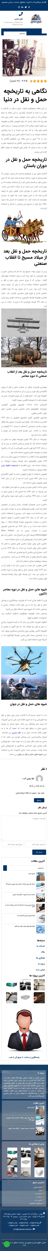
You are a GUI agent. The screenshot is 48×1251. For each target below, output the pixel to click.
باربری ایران (32, 874)
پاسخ (39, 800)
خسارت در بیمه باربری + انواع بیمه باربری (24, 895)
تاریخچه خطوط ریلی (9, 465)
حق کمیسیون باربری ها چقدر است (26, 916)
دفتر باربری (16, 732)
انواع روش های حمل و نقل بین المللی (25, 926)
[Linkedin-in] (22, 7)
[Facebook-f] (29, 7)
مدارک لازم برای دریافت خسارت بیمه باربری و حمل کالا (20, 884)
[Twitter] (25, 7)
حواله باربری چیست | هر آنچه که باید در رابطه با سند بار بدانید (20, 906)
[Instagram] (19, 7)
